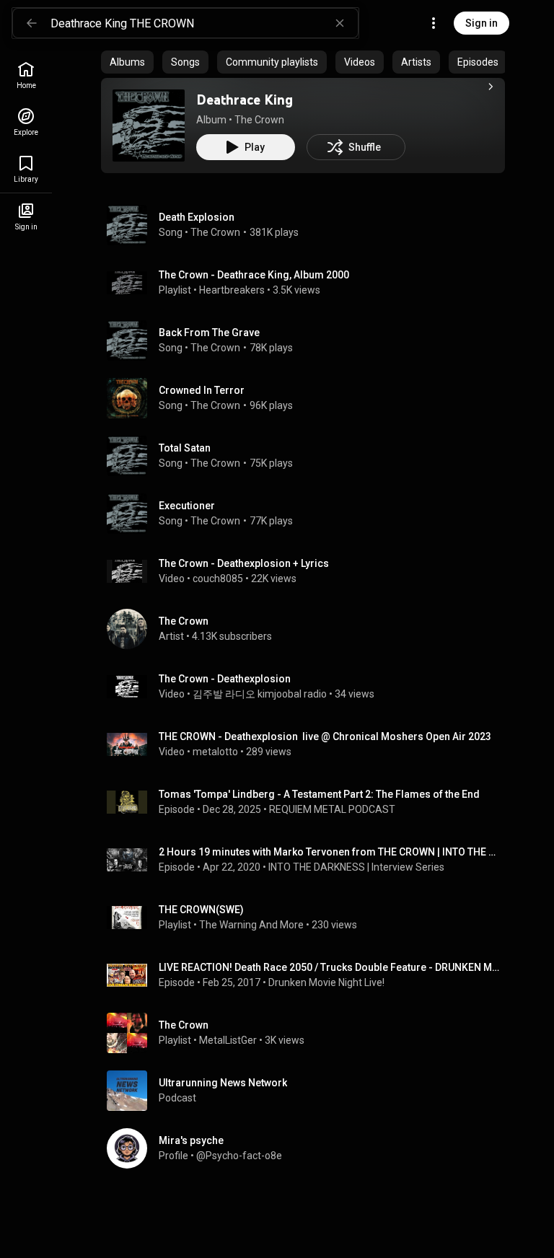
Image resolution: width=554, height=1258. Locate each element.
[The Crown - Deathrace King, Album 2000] (308, 283)
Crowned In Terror (202, 390)
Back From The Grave (209, 332)
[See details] (490, 86)
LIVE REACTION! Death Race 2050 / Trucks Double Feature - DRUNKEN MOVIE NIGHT (329, 967)
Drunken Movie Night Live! (326, 982)
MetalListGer (228, 1040)
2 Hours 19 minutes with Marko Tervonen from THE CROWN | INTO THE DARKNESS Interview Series (329, 852)
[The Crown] (308, 629)
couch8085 (218, 578)
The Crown (259, 120)
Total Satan (185, 448)
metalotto (215, 751)
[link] (26, 75)
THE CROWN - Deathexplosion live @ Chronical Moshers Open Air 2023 (325, 736)
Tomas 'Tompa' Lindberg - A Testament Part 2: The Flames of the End (319, 794)
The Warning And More (251, 925)
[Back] (31, 23)
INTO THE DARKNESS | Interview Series (356, 867)
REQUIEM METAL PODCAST (332, 809)
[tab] (127, 62)
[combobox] (204, 23)
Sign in (481, 23)
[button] (148, 125)
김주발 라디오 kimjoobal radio (260, 694)
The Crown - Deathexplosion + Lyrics (244, 563)
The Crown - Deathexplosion (225, 679)
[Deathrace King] (149, 125)
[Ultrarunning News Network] (308, 1091)
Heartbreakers (232, 290)
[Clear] (339, 23)
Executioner (187, 505)
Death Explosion (196, 217)
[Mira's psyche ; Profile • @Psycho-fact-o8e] (308, 1148)
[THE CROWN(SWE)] (308, 917)
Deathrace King (244, 99)
